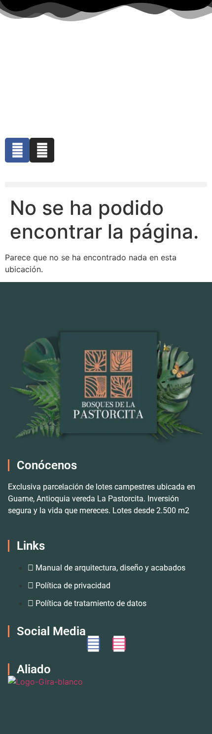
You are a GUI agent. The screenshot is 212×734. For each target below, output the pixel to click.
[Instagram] (42, 150)
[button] (106, 184)
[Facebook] (17, 150)
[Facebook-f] (93, 644)
